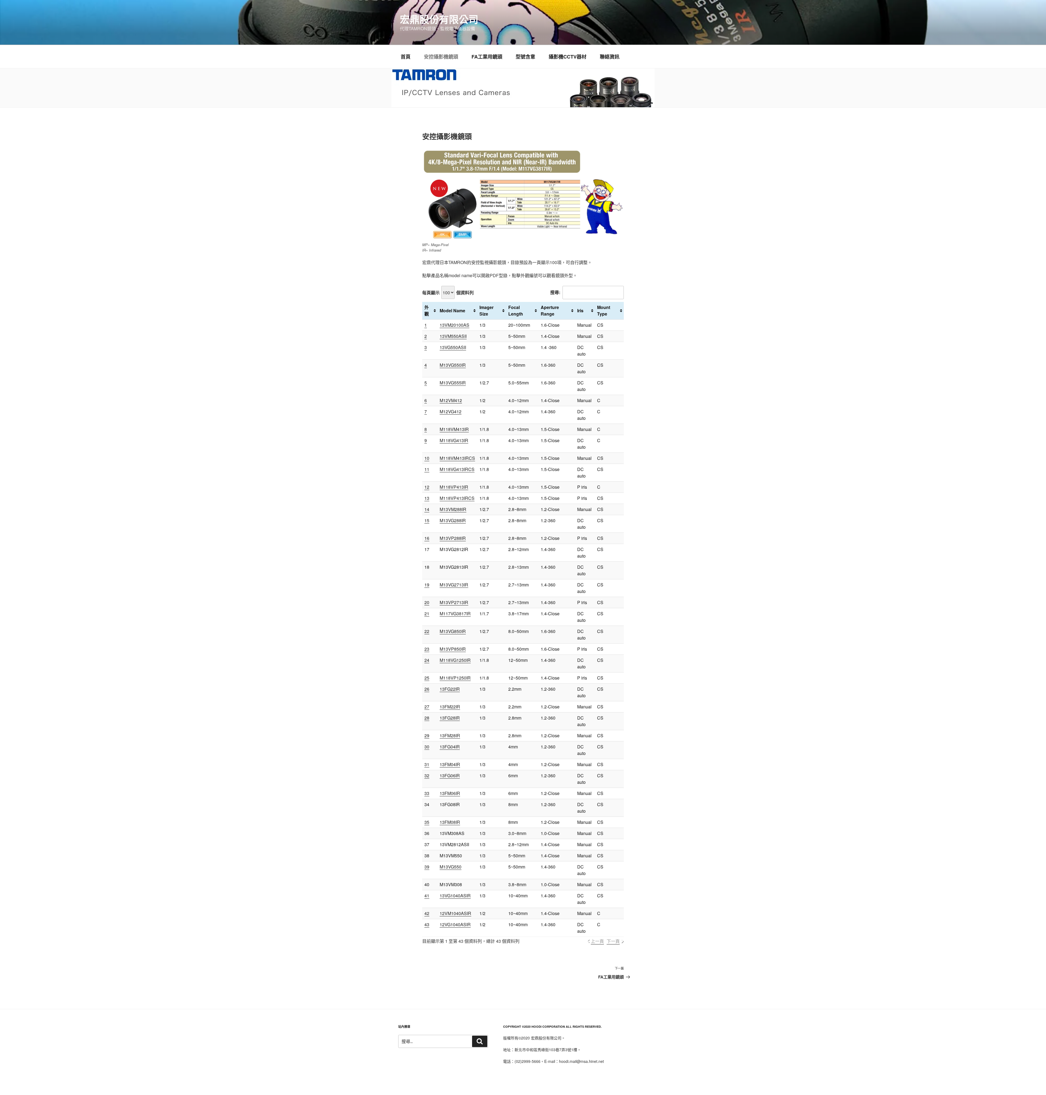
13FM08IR (450, 822)
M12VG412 (450, 411)
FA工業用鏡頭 (487, 56)
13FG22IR (450, 689)
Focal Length (515, 310)
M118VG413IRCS (457, 469)
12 (426, 487)
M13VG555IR (453, 383)
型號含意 (525, 56)
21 (426, 613)
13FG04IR (450, 747)
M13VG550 (450, 867)
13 (426, 498)
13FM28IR (450, 735)
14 (426, 509)
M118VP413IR (454, 487)
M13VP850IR (453, 649)
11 (426, 469)
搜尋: (555, 292)
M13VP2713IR (454, 602)
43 (426, 924)
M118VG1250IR (455, 660)
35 (426, 822)
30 (426, 747)
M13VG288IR (453, 520)
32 (426, 775)
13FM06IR (450, 793)
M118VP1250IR (455, 678)
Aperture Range (550, 310)
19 (426, 585)
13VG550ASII (453, 347)
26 (426, 689)
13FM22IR (450, 707)
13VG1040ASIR (455, 895)
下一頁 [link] (613, 941)
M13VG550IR (453, 365)
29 (426, 735)
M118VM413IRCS (457, 458)
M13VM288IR (453, 509)
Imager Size (486, 310)
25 (426, 678)
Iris (580, 310)
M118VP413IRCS (457, 498)
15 (426, 520)
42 (426, 913)
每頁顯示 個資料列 (448, 292)
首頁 (406, 56)
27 (426, 707)
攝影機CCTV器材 (567, 56)
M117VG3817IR (455, 613)
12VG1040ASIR (455, 924)
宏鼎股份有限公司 (439, 19)
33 (426, 793)
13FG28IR (450, 718)
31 (426, 764)
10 (426, 458)
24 (426, 660)
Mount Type (603, 310)
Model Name (452, 310)
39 (426, 867)
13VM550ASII (453, 336)
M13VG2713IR (454, 585)
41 (426, 895)
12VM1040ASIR (455, 913)
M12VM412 (451, 400)
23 (426, 649)
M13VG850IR (453, 631)
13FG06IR (450, 775)
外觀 (426, 310)
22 (426, 631)
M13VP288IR (453, 538)
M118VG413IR (454, 440)
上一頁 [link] (597, 941)
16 (426, 538)
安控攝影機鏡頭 (441, 56)
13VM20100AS (454, 325)
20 (426, 602)
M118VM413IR (454, 429)
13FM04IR (450, 764)
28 (426, 718)
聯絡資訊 (609, 56)
